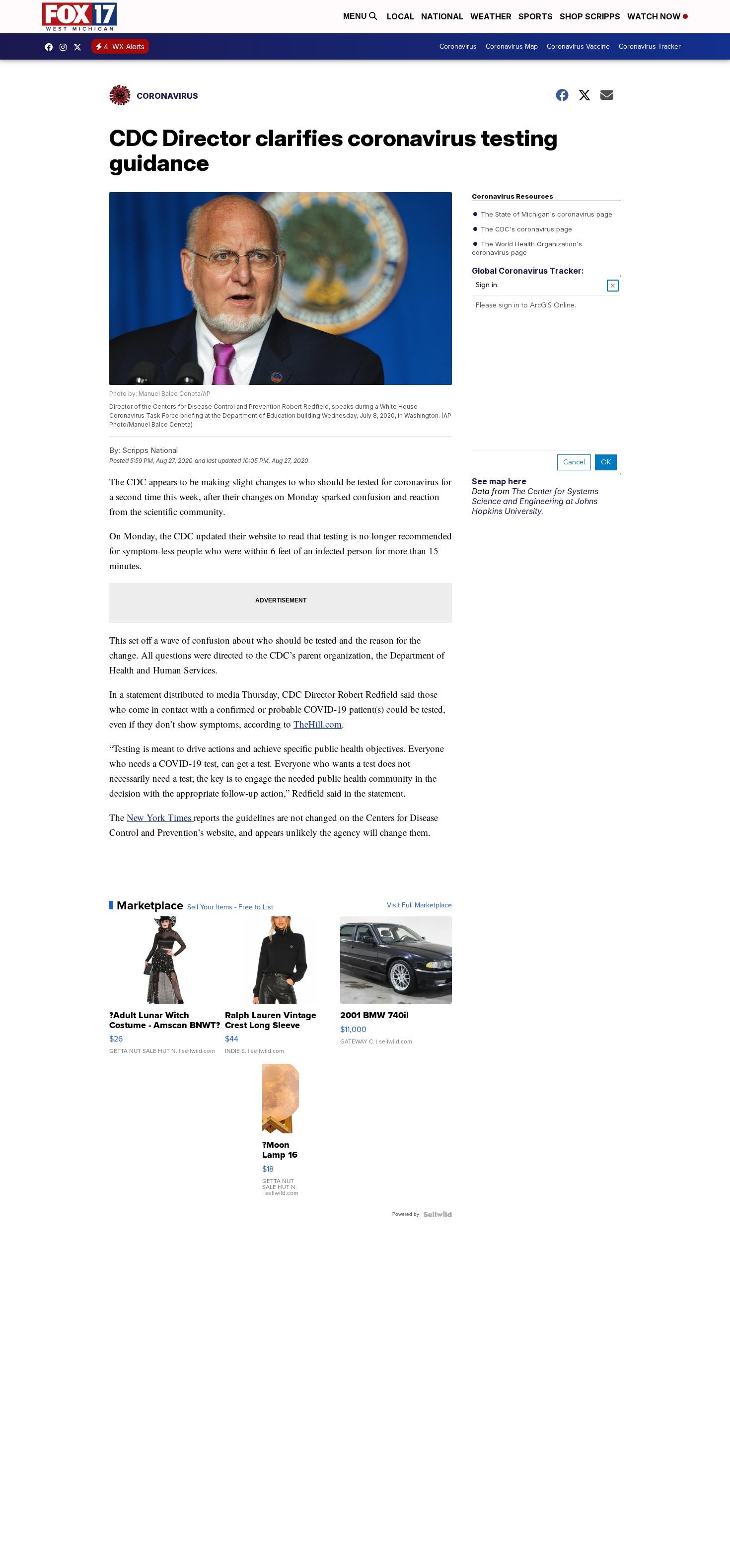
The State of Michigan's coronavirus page (545, 214)
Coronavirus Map (512, 46)
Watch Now (655, 16)
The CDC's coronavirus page (525, 228)
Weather (490, 16)
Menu (356, 16)
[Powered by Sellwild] (437, 1214)
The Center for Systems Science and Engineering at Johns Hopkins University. (535, 501)
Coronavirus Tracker (650, 46)
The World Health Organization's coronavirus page (527, 247)
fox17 (79, 47)
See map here (499, 481)
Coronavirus (458, 46)
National (442, 16)
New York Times (160, 817)
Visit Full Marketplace (419, 905)
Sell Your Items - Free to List (230, 907)
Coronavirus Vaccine (578, 46)
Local (400, 16)
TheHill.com (317, 724)
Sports (535, 16)
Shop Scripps (590, 16)
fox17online (51, 47)
